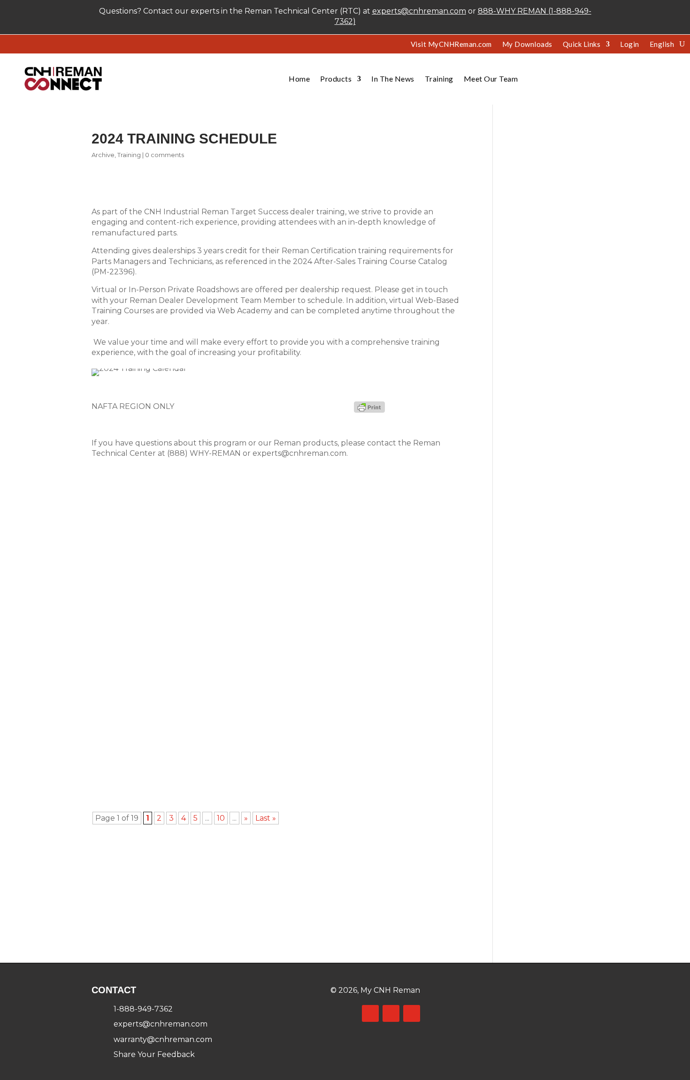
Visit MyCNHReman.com (451, 44)
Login (629, 44)
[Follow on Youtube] (411, 1013)
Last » (265, 818)
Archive (103, 155)
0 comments (164, 155)
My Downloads (527, 44)
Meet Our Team (491, 78)
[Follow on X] (391, 1013)
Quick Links (582, 44)
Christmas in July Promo (160, 612)
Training (439, 78)
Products (336, 78)
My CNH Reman (390, 990)
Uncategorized (262, 511)
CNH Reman (128, 511)
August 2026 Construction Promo (181, 498)
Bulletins (203, 511)
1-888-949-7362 (143, 1008)
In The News (392, 78)
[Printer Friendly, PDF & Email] (369, 406)
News (227, 511)
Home (299, 78)
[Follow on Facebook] (370, 1013)
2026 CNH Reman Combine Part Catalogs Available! (221, 727)
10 (221, 818)
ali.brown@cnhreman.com (150, 740)
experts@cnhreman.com (419, 11)
